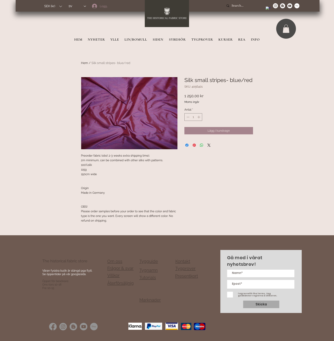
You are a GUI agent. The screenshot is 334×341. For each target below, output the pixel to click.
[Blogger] (73, 326)
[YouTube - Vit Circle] (289, 5)
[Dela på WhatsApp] (201, 145)
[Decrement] (187, 117)
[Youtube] (83, 326)
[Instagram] (63, 326)
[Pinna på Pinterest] (194, 145)
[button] (53, 6)
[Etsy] (296, 5)
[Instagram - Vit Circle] (275, 5)
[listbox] (53, 6)
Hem (84, 63)
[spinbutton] (193, 117)
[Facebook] (53, 326)
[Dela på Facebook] (187, 145)
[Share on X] (209, 145)
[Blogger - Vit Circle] (282, 5)
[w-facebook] (268, 9)
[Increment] (199, 117)
